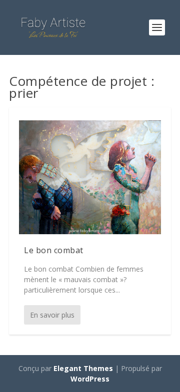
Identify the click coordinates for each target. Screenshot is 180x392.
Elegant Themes (83, 368)
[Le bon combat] (90, 177)
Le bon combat (54, 250)
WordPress (90, 379)
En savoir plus (52, 315)
